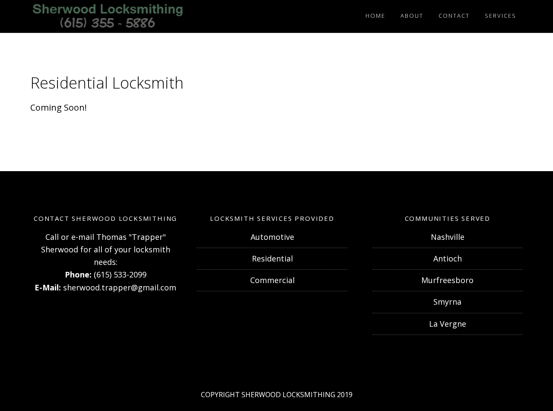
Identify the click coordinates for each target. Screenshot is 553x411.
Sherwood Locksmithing (108, 16)
